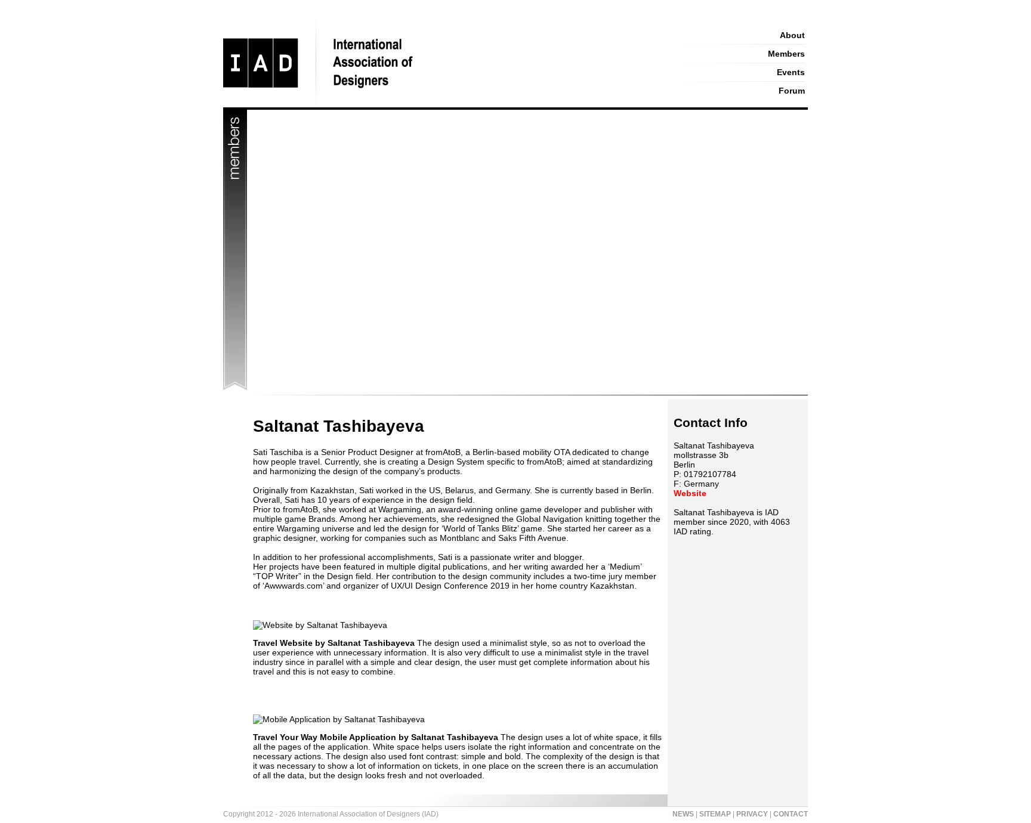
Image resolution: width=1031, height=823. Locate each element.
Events (791, 72)
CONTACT (790, 814)
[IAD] (433, 104)
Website (690, 493)
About (792, 35)
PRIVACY (752, 814)
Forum (792, 90)
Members (786, 53)
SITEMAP (715, 814)
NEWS (683, 814)
